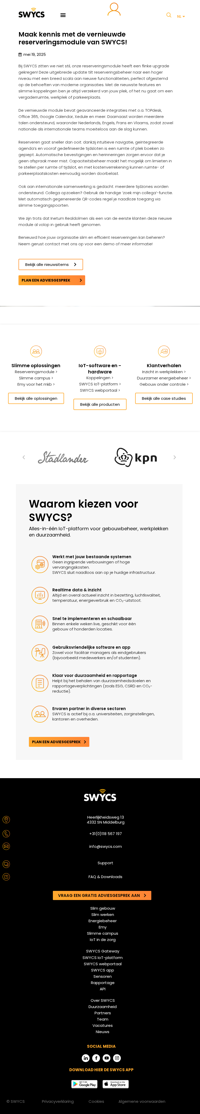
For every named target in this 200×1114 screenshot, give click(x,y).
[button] (63, 14)
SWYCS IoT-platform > (100, 384)
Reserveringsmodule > (36, 371)
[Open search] (169, 15)
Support (105, 863)
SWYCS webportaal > (100, 390)
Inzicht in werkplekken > (164, 371)
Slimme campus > (36, 378)
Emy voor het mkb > (36, 384)
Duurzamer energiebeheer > (164, 378)
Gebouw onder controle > (164, 384)
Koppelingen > (99, 377)
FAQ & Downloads (105, 876)
